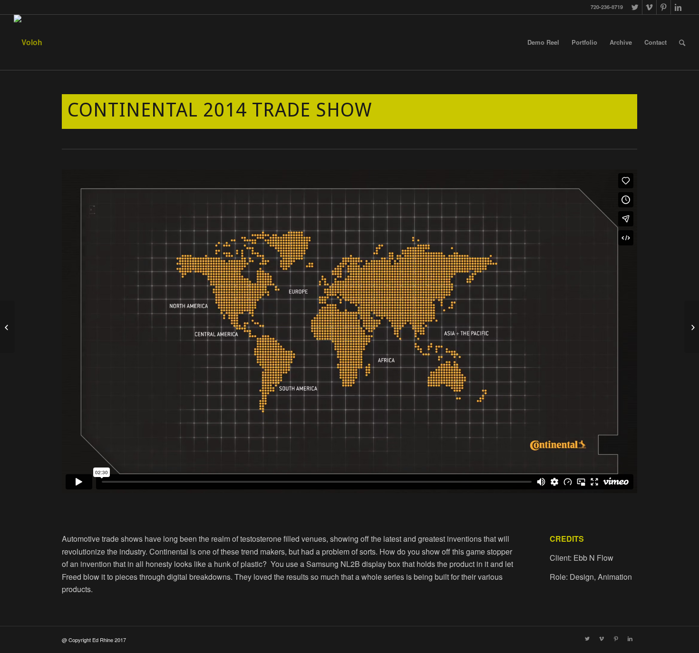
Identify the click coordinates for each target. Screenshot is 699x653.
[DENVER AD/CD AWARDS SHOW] (7, 327)
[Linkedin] (678, 7)
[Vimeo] (649, 7)
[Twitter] (635, 7)
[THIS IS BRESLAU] (691, 327)
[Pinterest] (663, 7)
